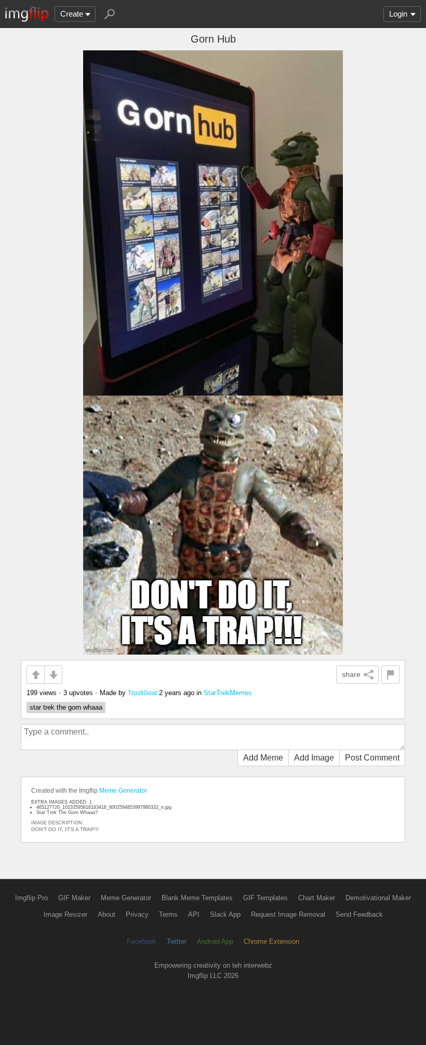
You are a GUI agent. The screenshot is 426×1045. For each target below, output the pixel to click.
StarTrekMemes (228, 693)
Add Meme (263, 757)
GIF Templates (265, 898)
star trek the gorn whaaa (66, 707)
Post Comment (372, 757)
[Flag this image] (390, 675)
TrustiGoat (142, 692)
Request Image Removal (288, 914)
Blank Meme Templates (197, 898)
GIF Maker (74, 898)
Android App (215, 941)
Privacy (137, 914)
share (351, 674)
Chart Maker (316, 898)
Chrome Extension (271, 941)
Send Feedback (359, 914)
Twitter (177, 941)
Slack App (225, 914)
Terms (168, 914)
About (106, 914)
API (193, 914)
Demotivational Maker (378, 898)
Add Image (314, 757)
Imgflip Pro (31, 898)
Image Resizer (65, 914)
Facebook (141, 941)
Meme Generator (123, 790)
